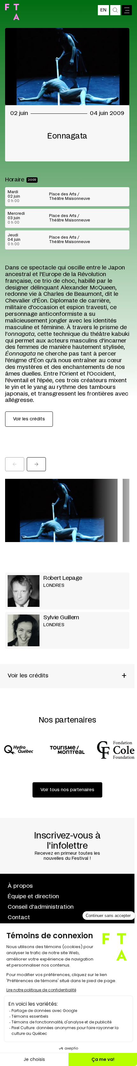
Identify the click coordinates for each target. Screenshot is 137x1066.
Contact (19, 917)
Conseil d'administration (41, 907)
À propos (20, 886)
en (103, 10)
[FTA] (12, 12)
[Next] (36, 464)
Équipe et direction (33, 897)
